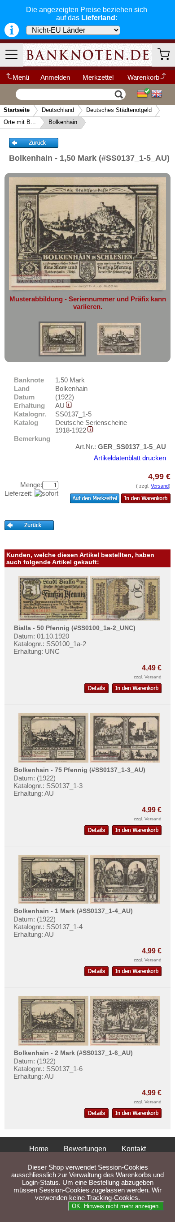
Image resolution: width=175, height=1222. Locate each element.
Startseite (17, 110)
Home (38, 1149)
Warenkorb (143, 77)
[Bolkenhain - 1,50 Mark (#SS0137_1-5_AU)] (62, 339)
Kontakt (134, 1149)
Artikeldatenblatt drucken (130, 458)
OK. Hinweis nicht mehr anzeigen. (116, 1206)
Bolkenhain (62, 122)
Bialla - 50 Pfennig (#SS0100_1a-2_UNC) (75, 627)
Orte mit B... (20, 122)
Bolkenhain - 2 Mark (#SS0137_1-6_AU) (73, 1052)
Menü (21, 77)
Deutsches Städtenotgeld (119, 110)
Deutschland (58, 110)
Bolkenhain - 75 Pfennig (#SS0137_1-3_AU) (79, 769)
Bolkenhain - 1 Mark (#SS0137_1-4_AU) (73, 910)
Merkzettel (98, 77)
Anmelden (55, 77)
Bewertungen (85, 1149)
